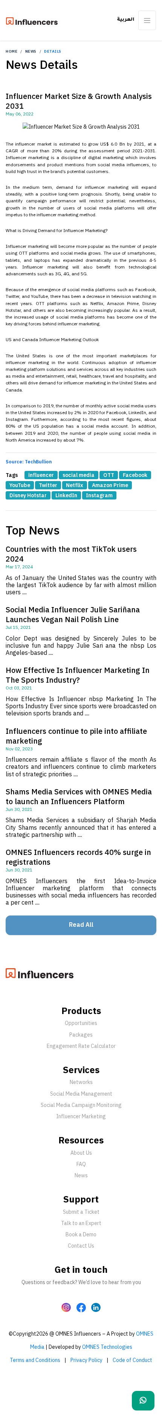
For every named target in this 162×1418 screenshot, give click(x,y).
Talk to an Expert (81, 1223)
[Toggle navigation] (147, 20)
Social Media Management (81, 1093)
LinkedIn (66, 495)
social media (79, 475)
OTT (108, 475)
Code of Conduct (132, 1360)
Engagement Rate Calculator (81, 1046)
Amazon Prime (110, 485)
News (31, 51)
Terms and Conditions (35, 1360)
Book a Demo (81, 1234)
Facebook (135, 475)
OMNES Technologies (107, 1347)
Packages (81, 1034)
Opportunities (81, 1023)
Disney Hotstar (28, 495)
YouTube (19, 485)
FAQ (81, 1164)
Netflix (74, 485)
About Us (81, 1152)
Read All (81, 924)
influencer (41, 475)
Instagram (99, 495)
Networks (81, 1082)
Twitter (48, 485)
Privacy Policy (86, 1360)
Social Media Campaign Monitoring (81, 1105)
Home (11, 51)
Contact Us (81, 1245)
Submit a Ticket (81, 1211)
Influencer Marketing (81, 1116)
